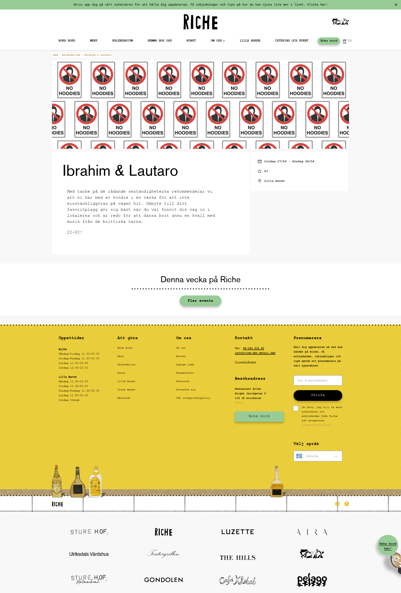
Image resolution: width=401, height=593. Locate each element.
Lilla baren (250, 41)
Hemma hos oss (160, 41)
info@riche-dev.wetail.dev (255, 353)
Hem (55, 55)
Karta (239, 403)
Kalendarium (122, 41)
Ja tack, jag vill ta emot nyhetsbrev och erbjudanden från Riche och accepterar (322, 416)
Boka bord (66, 41)
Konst (191, 41)
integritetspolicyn (316, 425)
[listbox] (318, 456)
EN (350, 41)
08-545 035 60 (253, 348)
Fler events (200, 301)
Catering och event (291, 41)
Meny (93, 41)
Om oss (216, 41)
